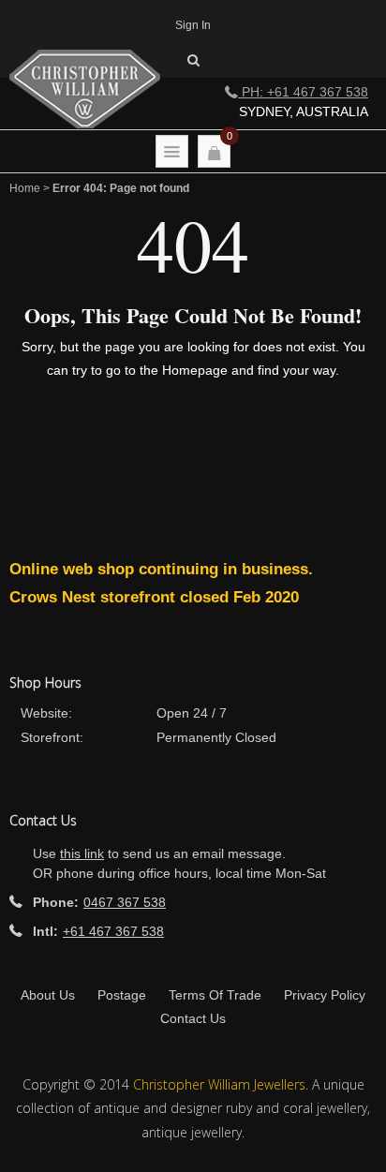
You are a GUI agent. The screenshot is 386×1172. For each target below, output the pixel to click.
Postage (121, 994)
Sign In (193, 25)
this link (82, 853)
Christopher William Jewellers (219, 1084)
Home (24, 188)
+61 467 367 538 (113, 931)
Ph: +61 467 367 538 (303, 91)
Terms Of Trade (215, 994)
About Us (48, 994)
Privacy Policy (324, 994)
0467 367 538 (124, 902)
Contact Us (193, 1018)
